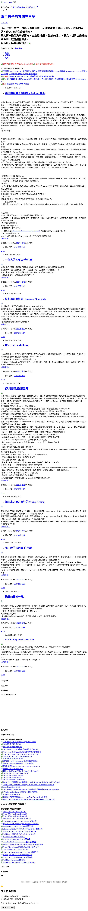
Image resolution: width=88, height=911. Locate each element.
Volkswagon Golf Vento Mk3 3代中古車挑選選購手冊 (22, 752)
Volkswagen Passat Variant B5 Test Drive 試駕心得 (20, 852)
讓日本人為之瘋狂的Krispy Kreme (24, 501)
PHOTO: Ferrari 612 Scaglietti (13, 775)
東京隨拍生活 (71, 79)
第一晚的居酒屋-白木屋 (18, 548)
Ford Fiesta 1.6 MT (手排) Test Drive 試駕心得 (19, 834)
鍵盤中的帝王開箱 (47, 76)
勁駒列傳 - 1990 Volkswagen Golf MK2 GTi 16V (20, 761)
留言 (23, 243)
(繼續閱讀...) (5, 239)
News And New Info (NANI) (19, 76)
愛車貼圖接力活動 (30, 74)
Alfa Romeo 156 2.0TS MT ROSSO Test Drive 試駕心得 (22, 829)
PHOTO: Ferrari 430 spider (12, 777)
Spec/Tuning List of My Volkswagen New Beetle (19, 742)
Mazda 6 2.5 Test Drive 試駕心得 (14, 812)
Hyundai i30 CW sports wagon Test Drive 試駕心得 (21, 824)
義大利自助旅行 (48, 79)
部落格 (7, 55)
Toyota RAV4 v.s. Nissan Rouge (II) (15, 816)
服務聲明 (64, 882)
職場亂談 (10, 84)
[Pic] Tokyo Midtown (16, 345)
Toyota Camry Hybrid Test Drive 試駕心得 (17, 857)
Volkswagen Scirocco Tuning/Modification (17, 756)
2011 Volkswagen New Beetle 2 (13, 758)
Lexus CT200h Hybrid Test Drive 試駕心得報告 (19, 842)
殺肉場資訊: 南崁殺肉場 (12, 744)
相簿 (7, 53)
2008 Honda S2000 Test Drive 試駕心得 (17, 819)
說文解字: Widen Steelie (11, 794)
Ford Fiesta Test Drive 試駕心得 (14, 860)
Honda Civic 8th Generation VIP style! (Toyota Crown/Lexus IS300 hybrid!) (29, 799)
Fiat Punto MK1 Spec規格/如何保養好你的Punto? (20, 749)
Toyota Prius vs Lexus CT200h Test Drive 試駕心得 (21, 847)
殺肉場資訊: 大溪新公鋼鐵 (12, 747)
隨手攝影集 (34, 76)
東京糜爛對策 (60, 79)
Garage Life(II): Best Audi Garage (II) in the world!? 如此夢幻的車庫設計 (28, 785)
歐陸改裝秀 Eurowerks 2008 (13, 769)
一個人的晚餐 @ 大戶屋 (18, 259)
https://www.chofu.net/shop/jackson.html (26, 231)
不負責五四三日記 (22, 84)
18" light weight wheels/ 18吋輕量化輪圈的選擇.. (20, 792)
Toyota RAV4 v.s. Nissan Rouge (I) (15, 814)
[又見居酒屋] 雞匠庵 (16, 388)
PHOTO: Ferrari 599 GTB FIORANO (16, 773)
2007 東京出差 (19, 247)
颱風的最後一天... (15, 596)
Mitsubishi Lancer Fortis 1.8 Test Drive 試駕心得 (19, 821)
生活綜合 (18, 48)
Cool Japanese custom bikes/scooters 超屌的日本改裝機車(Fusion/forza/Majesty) (31, 789)
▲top (3, 251)
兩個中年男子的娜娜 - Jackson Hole (25, 93)
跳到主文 (4, 23)
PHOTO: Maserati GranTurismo (14, 780)
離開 (12, 907)
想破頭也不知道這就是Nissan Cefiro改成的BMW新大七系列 (25, 797)
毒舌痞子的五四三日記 (18, 17)
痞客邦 (18, 243)
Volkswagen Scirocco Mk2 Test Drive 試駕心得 (19, 831)
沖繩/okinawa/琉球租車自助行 (29, 79)
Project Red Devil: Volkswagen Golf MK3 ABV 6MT (21, 754)
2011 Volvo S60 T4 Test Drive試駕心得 (16, 839)
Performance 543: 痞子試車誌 (20, 71)
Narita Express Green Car (19, 639)
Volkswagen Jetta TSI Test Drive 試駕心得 (17, 855)
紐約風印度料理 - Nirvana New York (25, 299)
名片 (7, 58)
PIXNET (28, 882)
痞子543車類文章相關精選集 (43, 71)
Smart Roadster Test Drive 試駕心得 (15, 850)
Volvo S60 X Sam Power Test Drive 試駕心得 (19, 862)
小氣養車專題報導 (16, 74)
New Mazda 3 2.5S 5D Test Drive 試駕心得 (18, 826)
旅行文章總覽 (12, 79)
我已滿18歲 (5, 907)
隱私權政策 (56, 882)
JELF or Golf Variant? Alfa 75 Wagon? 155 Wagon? (20, 771)
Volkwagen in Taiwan (73, 71)
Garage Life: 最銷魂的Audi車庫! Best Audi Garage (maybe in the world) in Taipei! (31, 782)
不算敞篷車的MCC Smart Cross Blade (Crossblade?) (21, 766)
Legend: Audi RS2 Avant (11, 787)
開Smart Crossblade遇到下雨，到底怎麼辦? (18, 763)
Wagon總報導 (60, 71)
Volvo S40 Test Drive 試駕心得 (14, 837)
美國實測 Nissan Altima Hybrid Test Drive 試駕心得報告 (23, 844)
